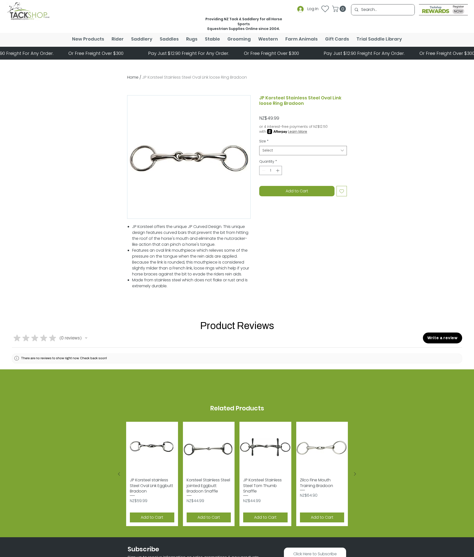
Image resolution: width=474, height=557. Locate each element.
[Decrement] (263, 170)
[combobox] (303, 150)
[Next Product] (355, 476)
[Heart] (325, 8)
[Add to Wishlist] (341, 191)
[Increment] (278, 170)
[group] (237, 476)
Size (264, 141)
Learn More (297, 131)
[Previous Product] (119, 476)
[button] (339, 9)
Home (132, 77)
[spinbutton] (270, 170)
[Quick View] (152, 448)
